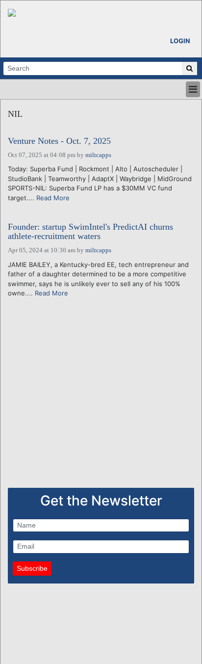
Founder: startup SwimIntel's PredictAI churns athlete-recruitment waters (90, 231)
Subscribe (32, 568)
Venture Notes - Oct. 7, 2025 (59, 141)
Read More (53, 198)
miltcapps (98, 155)
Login (180, 41)
